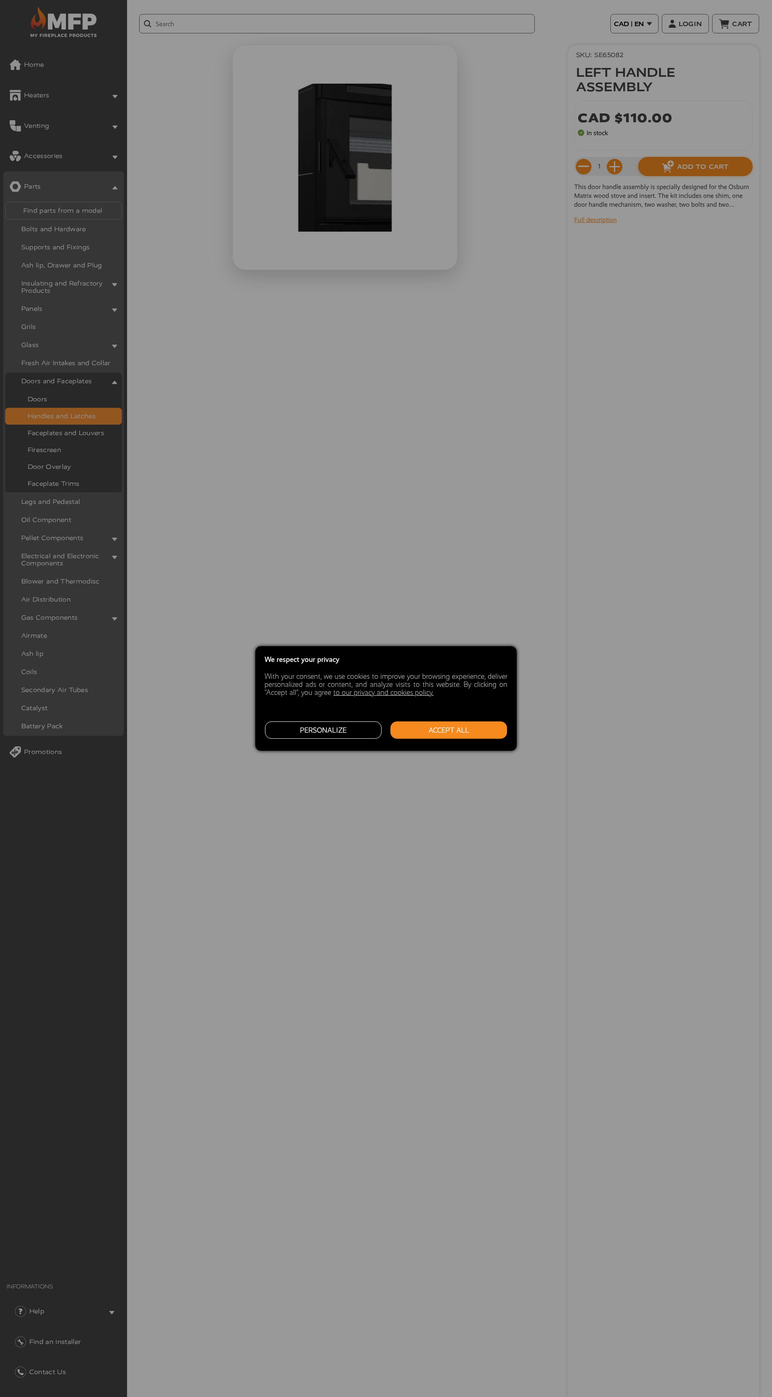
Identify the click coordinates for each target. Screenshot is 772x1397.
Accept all (449, 730)
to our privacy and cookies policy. (383, 692)
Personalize (323, 730)
